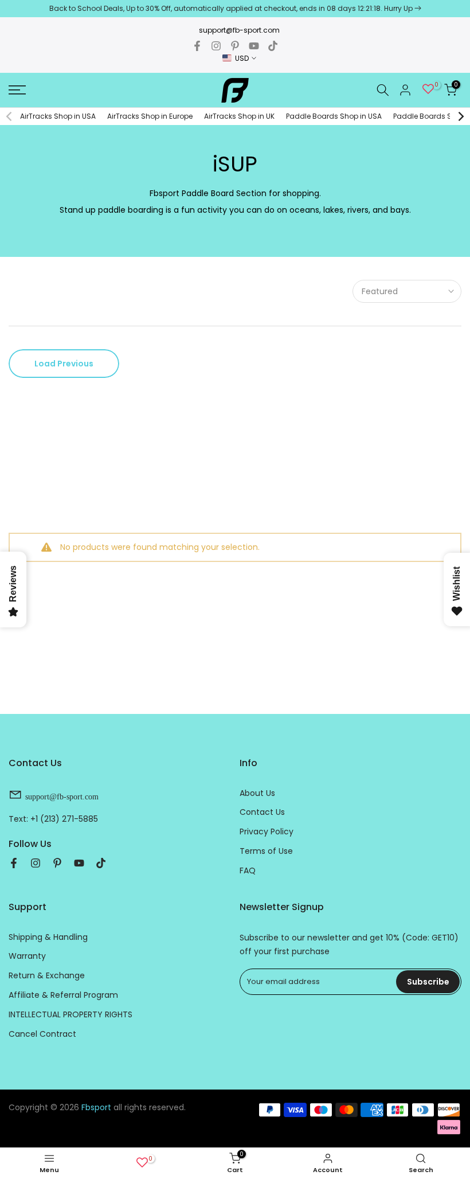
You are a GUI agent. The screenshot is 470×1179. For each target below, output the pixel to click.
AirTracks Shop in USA (58, 116)
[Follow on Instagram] (216, 46)
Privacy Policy (266, 831)
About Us (257, 793)
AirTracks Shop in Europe (150, 116)
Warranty (27, 956)
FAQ (248, 870)
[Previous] (9, 116)
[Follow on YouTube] (254, 46)
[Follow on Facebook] (197, 46)
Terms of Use (266, 851)
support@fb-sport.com (239, 30)
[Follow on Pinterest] (235, 46)
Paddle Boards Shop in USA (334, 116)
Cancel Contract (42, 1034)
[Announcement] (235, 8)
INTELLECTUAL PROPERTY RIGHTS (70, 1014)
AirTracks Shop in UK (239, 116)
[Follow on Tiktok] (273, 46)
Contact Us (262, 812)
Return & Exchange (47, 975)
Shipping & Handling (48, 937)
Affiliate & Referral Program (63, 995)
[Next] (460, 116)
